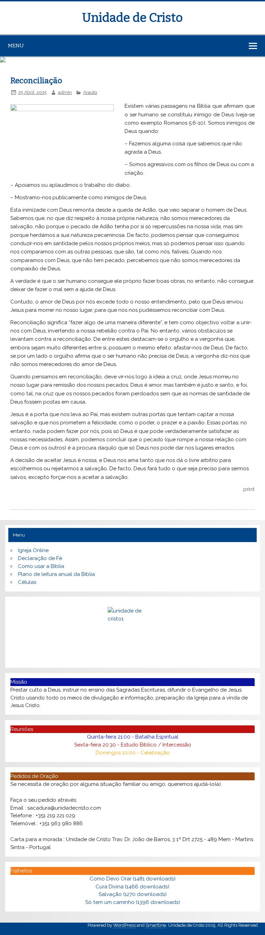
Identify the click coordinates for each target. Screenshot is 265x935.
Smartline (156, 925)
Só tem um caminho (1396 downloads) (132, 902)
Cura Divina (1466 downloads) (132, 887)
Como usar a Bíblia (41, 566)
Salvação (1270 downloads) (133, 894)
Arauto (90, 92)
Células (27, 582)
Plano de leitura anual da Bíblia (56, 574)
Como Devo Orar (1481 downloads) (133, 879)
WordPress (124, 925)
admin (65, 92)
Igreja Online (33, 550)
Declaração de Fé (40, 558)
